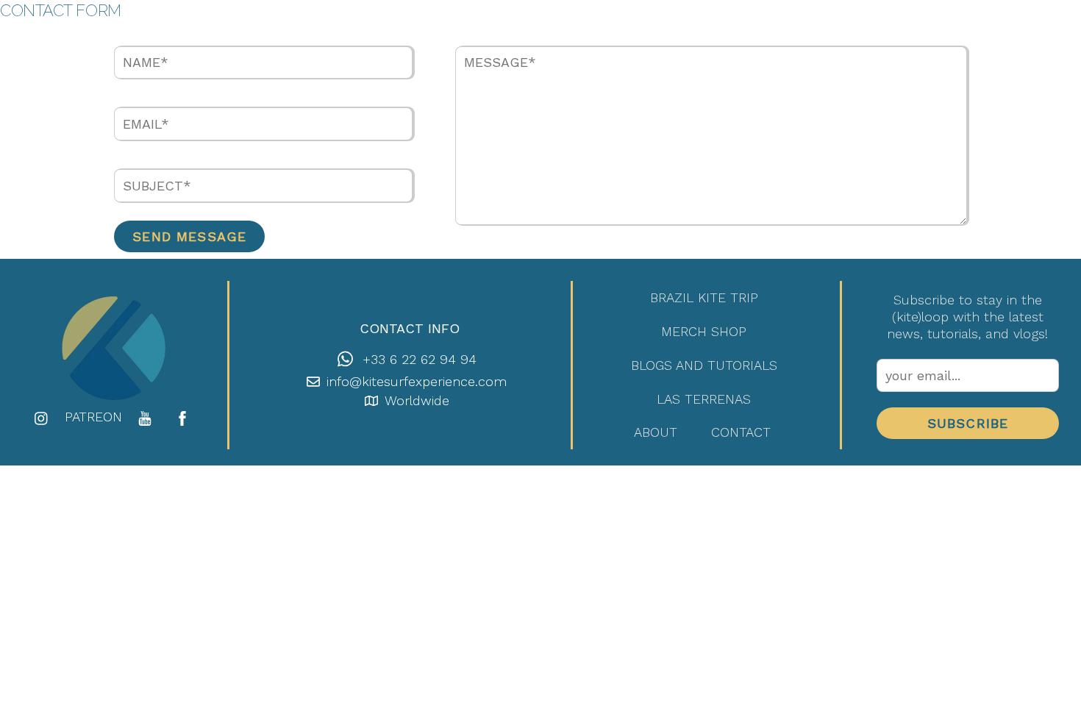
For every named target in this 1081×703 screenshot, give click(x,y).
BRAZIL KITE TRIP (704, 297)
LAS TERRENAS (704, 399)
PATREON (93, 416)
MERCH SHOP (703, 331)
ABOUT (655, 432)
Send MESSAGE (189, 236)
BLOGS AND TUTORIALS (704, 365)
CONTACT (741, 432)
